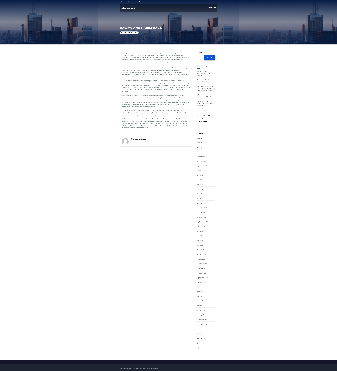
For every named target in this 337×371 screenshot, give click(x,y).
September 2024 (202, 166)
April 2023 (200, 245)
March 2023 (200, 250)
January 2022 (201, 315)
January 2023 (201, 259)
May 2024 (200, 185)
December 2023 (202, 208)
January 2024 (201, 203)
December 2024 (202, 152)
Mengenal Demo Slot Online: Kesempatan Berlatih (204, 73)
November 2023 (202, 212)
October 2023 (201, 217)
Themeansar (154, 368)
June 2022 (200, 292)
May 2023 (200, 240)
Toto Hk (212, 8)
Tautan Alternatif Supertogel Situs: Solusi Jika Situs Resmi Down (206, 103)
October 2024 (201, 161)
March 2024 (200, 194)
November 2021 (202, 324)
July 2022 (200, 287)
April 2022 (200, 301)
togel (198, 348)
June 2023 (200, 236)
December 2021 (202, 319)
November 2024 (202, 157)
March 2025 (200, 138)
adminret (141, 139)
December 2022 (202, 264)
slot (198, 343)
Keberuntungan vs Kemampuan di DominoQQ (205, 96)
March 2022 (200, 306)
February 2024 (201, 198)
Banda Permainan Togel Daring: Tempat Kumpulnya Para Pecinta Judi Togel (206, 88)
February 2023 (201, 254)
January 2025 (201, 147)
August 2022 (201, 282)
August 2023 (201, 226)
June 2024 (200, 180)
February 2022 (201, 310)
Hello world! (203, 122)
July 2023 (200, 231)
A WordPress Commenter (206, 119)
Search (199, 52)
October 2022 (201, 273)
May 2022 (200, 296)
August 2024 (201, 171)
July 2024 (200, 175)
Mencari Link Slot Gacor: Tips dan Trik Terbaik (206, 81)
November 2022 (202, 268)
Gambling (126, 33)
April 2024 (200, 189)
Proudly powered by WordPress (129, 368)
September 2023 (202, 222)
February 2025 (201, 143)
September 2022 (202, 278)
